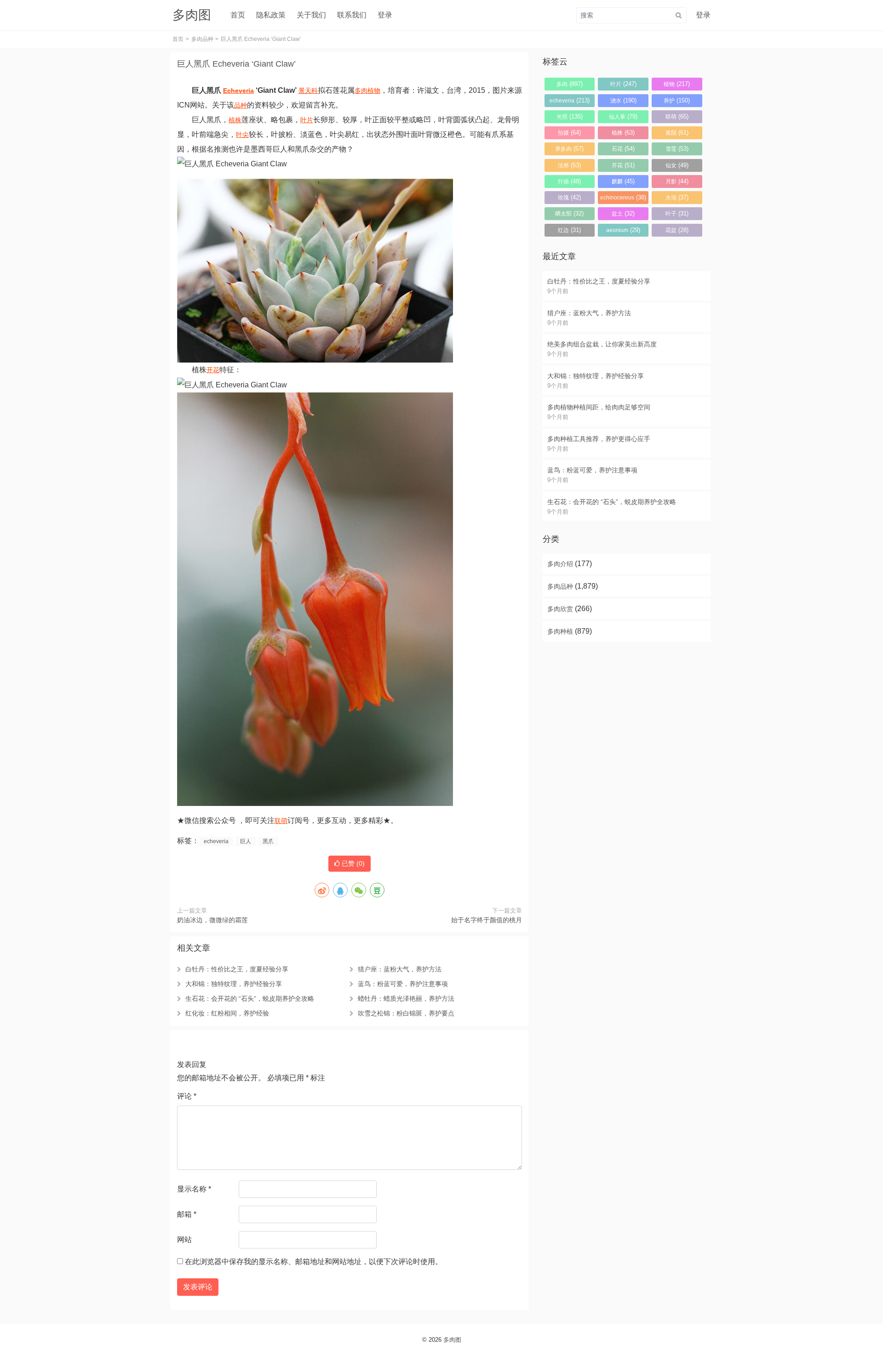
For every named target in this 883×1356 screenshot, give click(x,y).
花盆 (676, 230)
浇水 (623, 100)
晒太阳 (569, 213)
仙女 (676, 165)
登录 (385, 15)
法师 (569, 165)
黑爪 (268, 841)
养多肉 (569, 148)
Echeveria (238, 90)
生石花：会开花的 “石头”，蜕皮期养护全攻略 (249, 998)
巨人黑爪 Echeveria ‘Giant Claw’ (236, 63)
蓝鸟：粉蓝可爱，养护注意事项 (403, 983)
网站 (184, 1239)
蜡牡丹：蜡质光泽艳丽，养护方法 (406, 998)
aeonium (623, 230)
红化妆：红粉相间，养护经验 (227, 1013)
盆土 (623, 213)
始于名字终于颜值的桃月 (486, 920)
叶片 (306, 120)
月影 (676, 181)
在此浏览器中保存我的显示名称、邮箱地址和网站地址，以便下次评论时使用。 (313, 1261)
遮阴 (676, 132)
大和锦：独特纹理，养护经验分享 (233, 983)
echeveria (216, 841)
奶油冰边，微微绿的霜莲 (212, 920)
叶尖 (242, 134)
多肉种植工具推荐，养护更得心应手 (598, 439)
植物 (373, 90)
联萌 (281, 820)
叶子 (676, 213)
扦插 (569, 181)
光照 (569, 116)
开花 (212, 370)
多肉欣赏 (560, 609)
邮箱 (186, 1214)
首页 (237, 15)
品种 (240, 105)
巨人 (245, 841)
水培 (676, 197)
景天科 (308, 90)
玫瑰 (569, 197)
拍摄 (569, 132)
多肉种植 (560, 631)
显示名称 (194, 1189)
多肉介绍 (560, 563)
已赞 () (352, 863)
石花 (623, 148)
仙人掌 (623, 116)
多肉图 (452, 1339)
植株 (235, 120)
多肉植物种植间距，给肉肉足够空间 (598, 407)
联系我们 (352, 15)
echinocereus (623, 197)
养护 (677, 100)
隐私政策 (271, 15)
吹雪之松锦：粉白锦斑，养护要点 (406, 1013)
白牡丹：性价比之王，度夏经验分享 (236, 969)
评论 (186, 1096)
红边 (569, 230)
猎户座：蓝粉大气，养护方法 (400, 969)
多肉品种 (202, 39)
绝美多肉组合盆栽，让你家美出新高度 (602, 344)
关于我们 (311, 15)
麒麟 (623, 181)
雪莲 (676, 148)
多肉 (361, 90)
